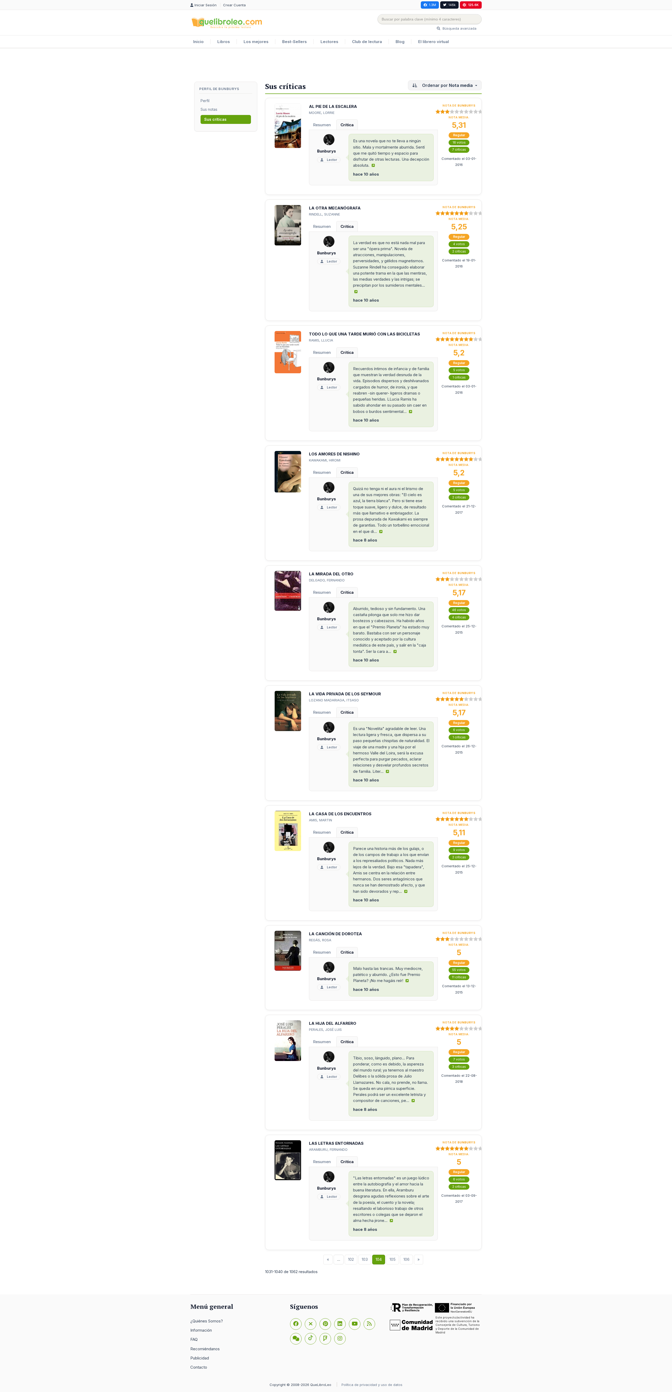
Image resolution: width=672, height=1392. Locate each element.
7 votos (459, 1059)
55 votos (459, 970)
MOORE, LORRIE (321, 113)
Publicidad (199, 1358)
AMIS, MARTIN (320, 820)
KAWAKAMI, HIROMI (324, 460)
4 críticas (459, 617)
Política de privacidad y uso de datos (372, 1385)
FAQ (194, 1339)
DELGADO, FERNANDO (327, 580)
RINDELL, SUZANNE (324, 214)
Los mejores (256, 41)
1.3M (432, 5)
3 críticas (459, 1067)
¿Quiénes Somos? (206, 1321)
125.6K (473, 5)
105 (393, 1259)
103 (365, 1259)
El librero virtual (433, 41)
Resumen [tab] (322, 124)
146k (452, 5)
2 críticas (459, 251)
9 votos (459, 850)
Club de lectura (367, 41)
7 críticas (459, 149)
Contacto (198, 1367)
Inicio (198, 41)
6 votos (459, 730)
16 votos (459, 142)
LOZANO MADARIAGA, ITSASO (334, 700)
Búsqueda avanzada (459, 28)
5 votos (459, 370)
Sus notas (209, 109)
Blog (400, 41)
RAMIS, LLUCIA (321, 340)
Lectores (329, 41)
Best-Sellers (294, 41)
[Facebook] (296, 1324)
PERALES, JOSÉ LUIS (325, 1029)
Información (201, 1330)
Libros (223, 41)
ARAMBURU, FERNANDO (328, 1149)
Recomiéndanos (205, 1348)
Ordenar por (447, 85)
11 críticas (459, 977)
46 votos (459, 610)
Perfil (205, 100)
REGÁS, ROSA (320, 940)
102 (351, 1259)
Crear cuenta (234, 5)
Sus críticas (215, 119)
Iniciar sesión (206, 5)
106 (406, 1259)
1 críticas (459, 377)
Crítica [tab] (347, 124)
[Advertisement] (336, 65)
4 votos (459, 244)
